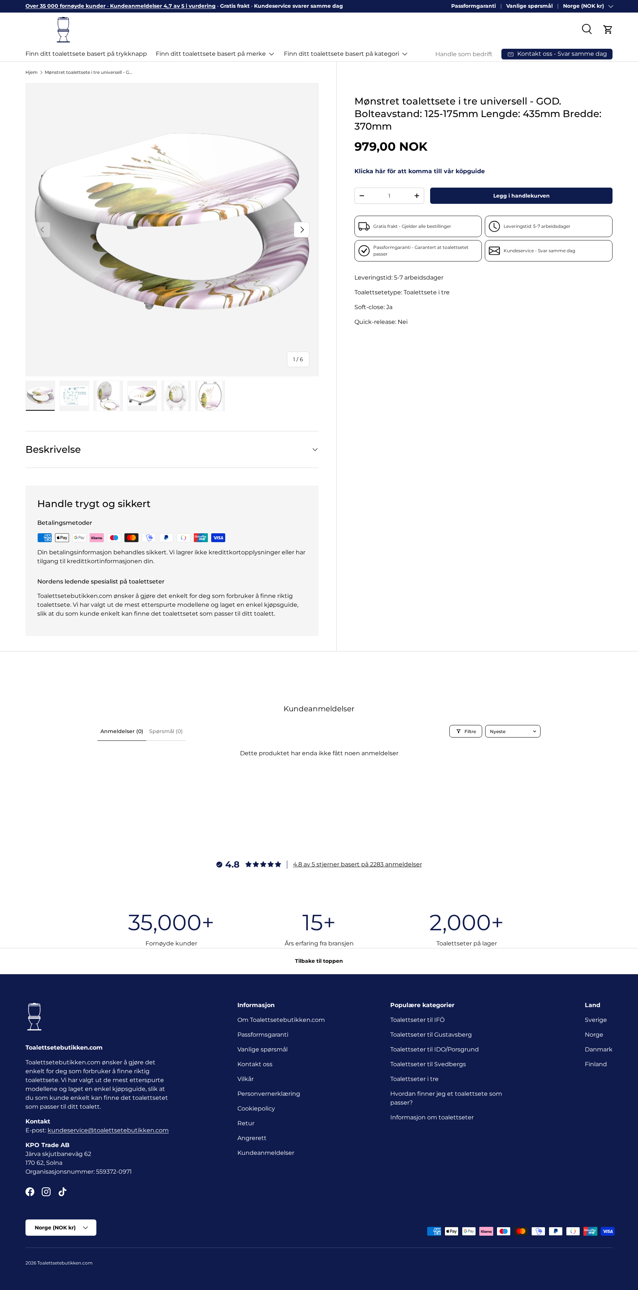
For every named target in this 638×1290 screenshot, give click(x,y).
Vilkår (245, 1078)
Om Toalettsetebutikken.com (281, 1019)
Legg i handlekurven (521, 195)
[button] (608, 29)
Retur (245, 1123)
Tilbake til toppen (319, 961)
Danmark (599, 1049)
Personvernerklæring (268, 1093)
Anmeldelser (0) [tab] (121, 731)
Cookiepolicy (256, 1108)
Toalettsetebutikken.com (65, 1263)
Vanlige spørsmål (529, 6)
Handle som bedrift (464, 54)
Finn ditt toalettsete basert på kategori (341, 53)
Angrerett (252, 1138)
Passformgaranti (473, 6)
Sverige (596, 1019)
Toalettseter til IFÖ (417, 1019)
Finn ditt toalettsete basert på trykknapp (86, 53)
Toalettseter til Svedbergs (428, 1064)
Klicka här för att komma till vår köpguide (419, 171)
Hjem (31, 72)
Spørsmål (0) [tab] (166, 731)
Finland (596, 1064)
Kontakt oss (254, 1064)
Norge (594, 1034)
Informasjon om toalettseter (432, 1117)
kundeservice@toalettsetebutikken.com (108, 1130)
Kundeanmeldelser (265, 1152)
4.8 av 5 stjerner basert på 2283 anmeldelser (357, 864)
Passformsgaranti (262, 1034)
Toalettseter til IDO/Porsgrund (434, 1049)
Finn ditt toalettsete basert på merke (211, 53)
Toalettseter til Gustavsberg (431, 1034)
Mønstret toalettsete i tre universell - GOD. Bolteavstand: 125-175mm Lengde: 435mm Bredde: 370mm (89, 72)
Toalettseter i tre (416, 1078)
